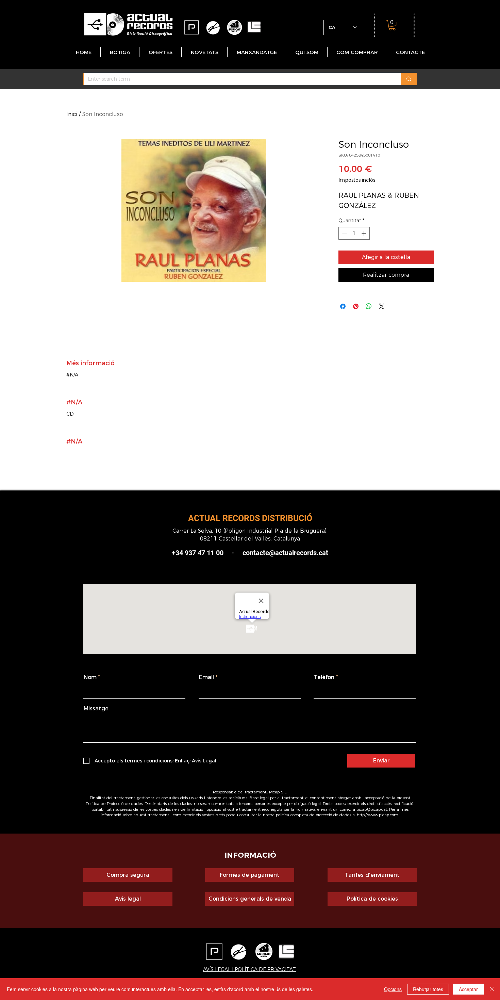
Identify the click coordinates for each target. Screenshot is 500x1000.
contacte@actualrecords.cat (285, 553)
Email (206, 677)
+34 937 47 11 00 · (207, 553)
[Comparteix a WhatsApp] (369, 306)
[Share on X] (382, 306)
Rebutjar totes (428, 989)
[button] (392, 25)
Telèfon (324, 677)
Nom (90, 677)
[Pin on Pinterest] (356, 306)
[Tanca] (492, 989)
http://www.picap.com (377, 814)
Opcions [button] (393, 989)
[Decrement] (343, 233)
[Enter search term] (408, 79)
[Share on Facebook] (343, 306)
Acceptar (468, 989)
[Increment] (364, 233)
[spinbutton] (354, 233)
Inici (71, 114)
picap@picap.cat (371, 809)
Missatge (96, 708)
